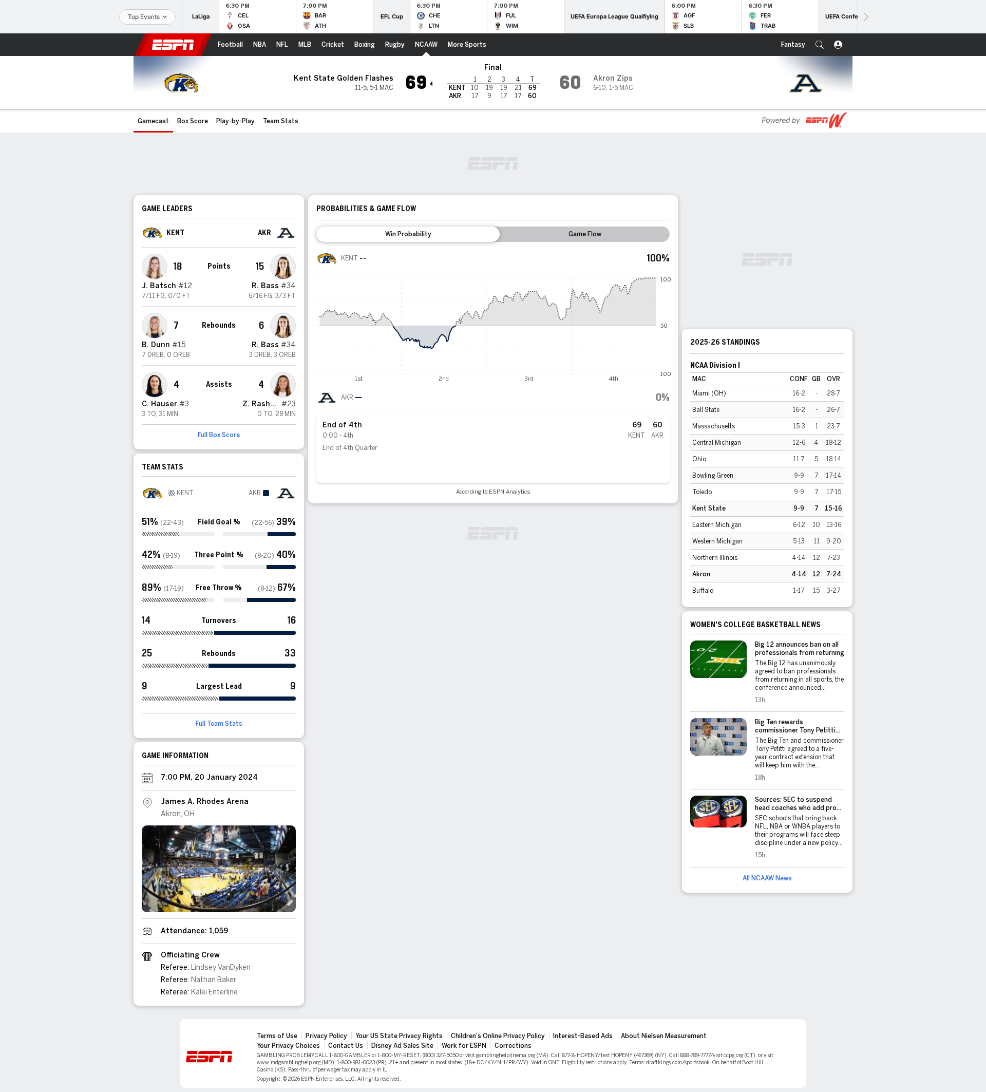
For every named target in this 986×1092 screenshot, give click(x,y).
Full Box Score (219, 435)
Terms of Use (277, 1036)
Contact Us (345, 1045)
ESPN (173, 44)
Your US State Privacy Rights (399, 1036)
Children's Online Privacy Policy (498, 1036)
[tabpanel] (493, 371)
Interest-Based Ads (583, 1036)
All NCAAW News (767, 878)
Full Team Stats (219, 723)
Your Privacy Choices (288, 1045)
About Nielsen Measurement (664, 1036)
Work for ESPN (464, 1045)
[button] (820, 45)
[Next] (865, 16)
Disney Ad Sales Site (402, 1045)
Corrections (513, 1045)
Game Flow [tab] (584, 234)
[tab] (408, 234)
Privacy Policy (326, 1036)
